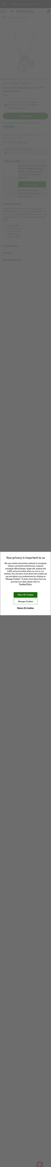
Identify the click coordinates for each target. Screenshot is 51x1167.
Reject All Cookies (25, 608)
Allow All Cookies (25, 595)
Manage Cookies (25, 601)
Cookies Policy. (25, 584)
